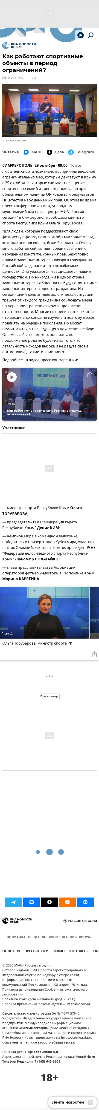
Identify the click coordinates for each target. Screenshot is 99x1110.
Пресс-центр (49, 696)
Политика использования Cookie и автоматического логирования (45, 992)
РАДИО (58, 951)
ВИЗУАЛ (85, 937)
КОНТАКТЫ (79, 951)
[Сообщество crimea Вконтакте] (31, 902)
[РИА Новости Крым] (19, 45)
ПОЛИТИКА (16, 937)
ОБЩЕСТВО (37, 937)
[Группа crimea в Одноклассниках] (67, 902)
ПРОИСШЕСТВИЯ (63, 937)
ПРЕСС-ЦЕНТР (36, 951)
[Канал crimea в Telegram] (13, 902)
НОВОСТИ (11, 951)
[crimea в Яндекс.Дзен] (49, 902)
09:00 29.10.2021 (13, 78)
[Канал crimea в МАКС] (85, 902)
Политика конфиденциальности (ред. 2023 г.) (38, 999)
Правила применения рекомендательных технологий (46, 1004)
